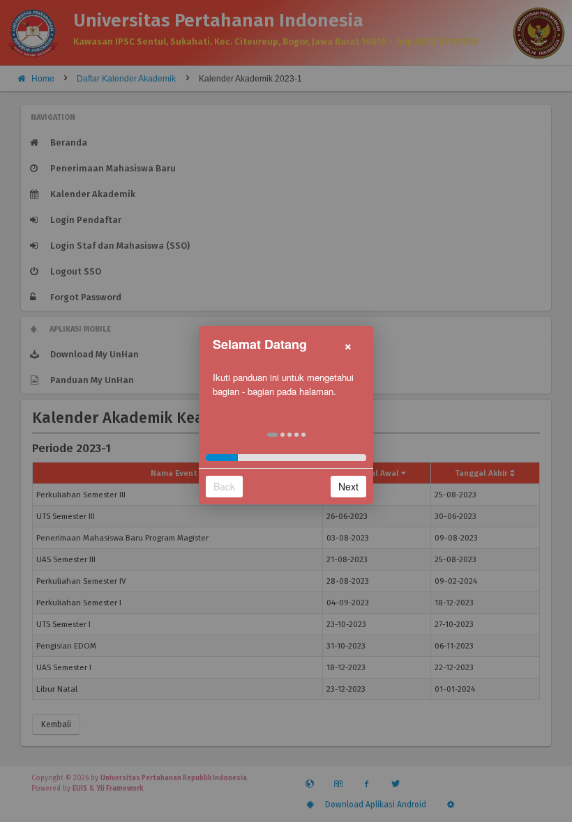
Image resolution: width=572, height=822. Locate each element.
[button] (272, 435)
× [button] (348, 344)
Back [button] (224, 486)
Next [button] (348, 486)
